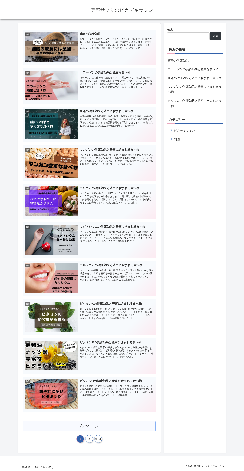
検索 (170, 29)
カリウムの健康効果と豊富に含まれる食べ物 (195, 103)
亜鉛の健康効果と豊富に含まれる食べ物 (195, 78)
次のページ (89, 426)
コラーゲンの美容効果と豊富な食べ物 (193, 69)
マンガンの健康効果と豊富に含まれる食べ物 (195, 89)
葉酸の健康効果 (178, 60)
